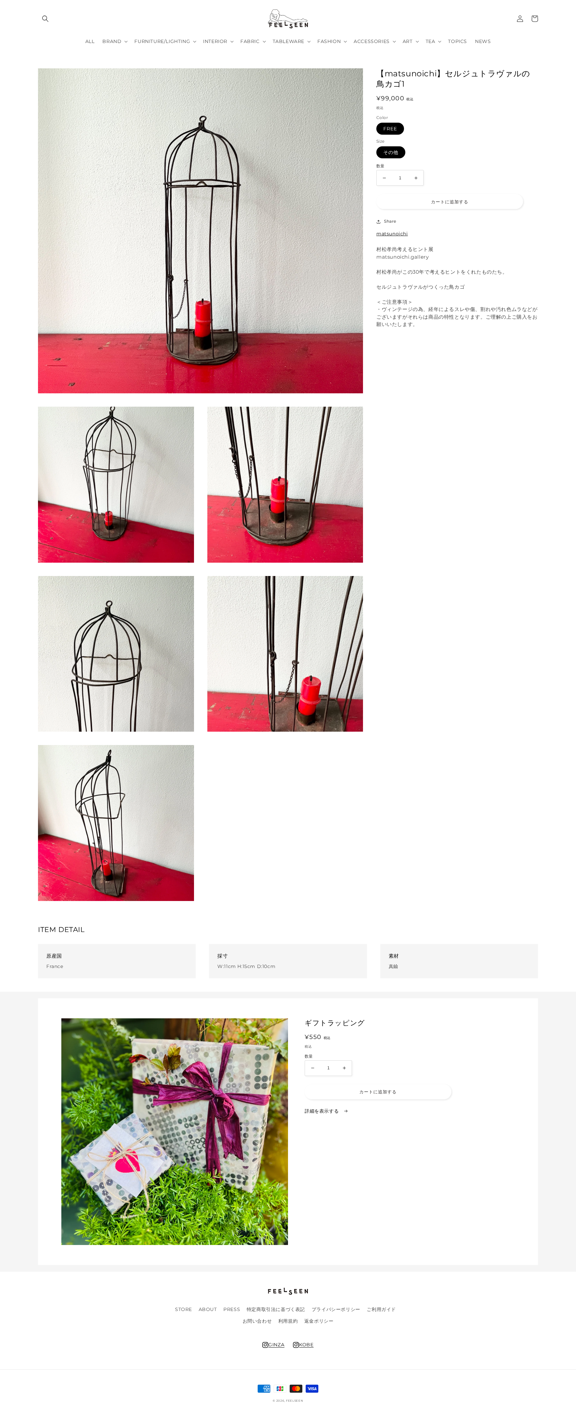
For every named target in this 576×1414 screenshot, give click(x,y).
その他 (390, 153)
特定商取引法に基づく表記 (276, 1309)
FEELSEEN (294, 1400)
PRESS (231, 1309)
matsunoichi (392, 234)
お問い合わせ (257, 1321)
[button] (45, 18)
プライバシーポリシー (336, 1309)
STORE (183, 1309)
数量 (380, 166)
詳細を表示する (322, 1111)
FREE (390, 129)
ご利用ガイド (381, 1309)
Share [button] (390, 221)
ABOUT (208, 1309)
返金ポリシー (319, 1321)
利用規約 (288, 1321)
